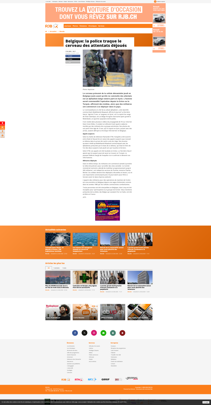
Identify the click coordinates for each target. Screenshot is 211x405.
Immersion (70, 357)
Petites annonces (93, 355)
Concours (69, 372)
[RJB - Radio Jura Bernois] (66, 379)
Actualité (53, 31)
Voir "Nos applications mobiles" (85, 312)
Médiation (113, 359)
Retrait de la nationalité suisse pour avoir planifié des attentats (111, 249)
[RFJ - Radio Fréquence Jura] (92, 379)
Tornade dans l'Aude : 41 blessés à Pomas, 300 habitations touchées (54, 249)
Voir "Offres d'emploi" (57, 312)
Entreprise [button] (55, 1)
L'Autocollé (70, 368)
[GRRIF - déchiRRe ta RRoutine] (105, 379)
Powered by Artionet (129, 389)
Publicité (113, 352)
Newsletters (103, 333)
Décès (75, 1)
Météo (90, 352)
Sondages (69, 370)
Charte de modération (117, 361)
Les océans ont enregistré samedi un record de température (82, 249)
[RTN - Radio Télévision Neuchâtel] (79, 379)
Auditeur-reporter (161, 1)
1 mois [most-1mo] (64, 268)
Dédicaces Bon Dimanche (74, 359)
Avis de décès (92, 361)
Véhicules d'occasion (101, 1)
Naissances (70, 1)
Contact (113, 363)
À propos (113, 346)
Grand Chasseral (71, 355)
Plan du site (68, 390)
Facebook (75, 333)
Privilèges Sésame (90, 1)
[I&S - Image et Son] (119, 379)
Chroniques (92, 26)
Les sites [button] (48, 1)
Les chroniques (71, 348)
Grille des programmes (73, 352)
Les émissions (71, 346)
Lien (69, 62)
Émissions (83, 26)
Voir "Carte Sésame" (140, 312)
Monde (62, 31)
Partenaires (114, 357)
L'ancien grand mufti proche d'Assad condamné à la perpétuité (138, 249)
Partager (70, 55)
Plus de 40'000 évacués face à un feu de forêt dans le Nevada (57, 286)
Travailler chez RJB (116, 355)
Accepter (206, 402)
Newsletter (114, 366)
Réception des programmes (118, 348)
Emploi (65, 1)
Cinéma (91, 348)
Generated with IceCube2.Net (144, 389)
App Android (122, 333)
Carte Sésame (81, 1)
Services (101, 26)
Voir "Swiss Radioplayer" (112, 312)
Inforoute (61, 1)
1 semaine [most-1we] (56, 268)
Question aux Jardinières (73, 363)
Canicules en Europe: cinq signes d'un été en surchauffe (85, 286)
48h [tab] (49, 268)
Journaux (67, 26)
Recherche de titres (72, 350)
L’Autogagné (70, 366)
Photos (75, 26)
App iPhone (113, 333)
